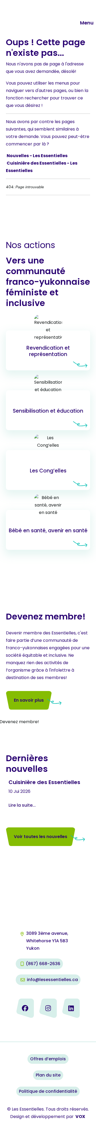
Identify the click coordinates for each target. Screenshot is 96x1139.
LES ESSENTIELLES (36, 16)
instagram (48, 1008)
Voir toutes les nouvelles (40, 837)
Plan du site (48, 1075)
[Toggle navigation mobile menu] (76, 23)
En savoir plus (48, 350)
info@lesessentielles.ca (52, 980)
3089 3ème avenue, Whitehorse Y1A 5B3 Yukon (47, 940)
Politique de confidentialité (48, 1091)
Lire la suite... (22, 805)
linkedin (71, 1008)
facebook (25, 1008)
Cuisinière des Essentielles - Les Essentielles (41, 167)
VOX (80, 1116)
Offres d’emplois (48, 1059)
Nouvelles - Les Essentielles (37, 156)
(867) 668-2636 (43, 964)
